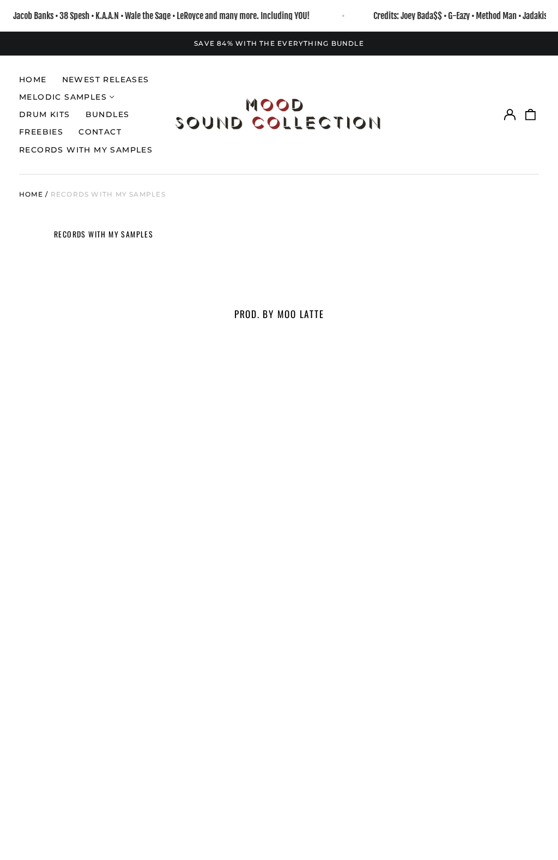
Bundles (108, 114)
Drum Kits (44, 114)
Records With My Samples (86, 150)
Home (33, 79)
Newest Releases (105, 79)
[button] (530, 115)
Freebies (41, 132)
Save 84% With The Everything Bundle (279, 43)
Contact (100, 132)
